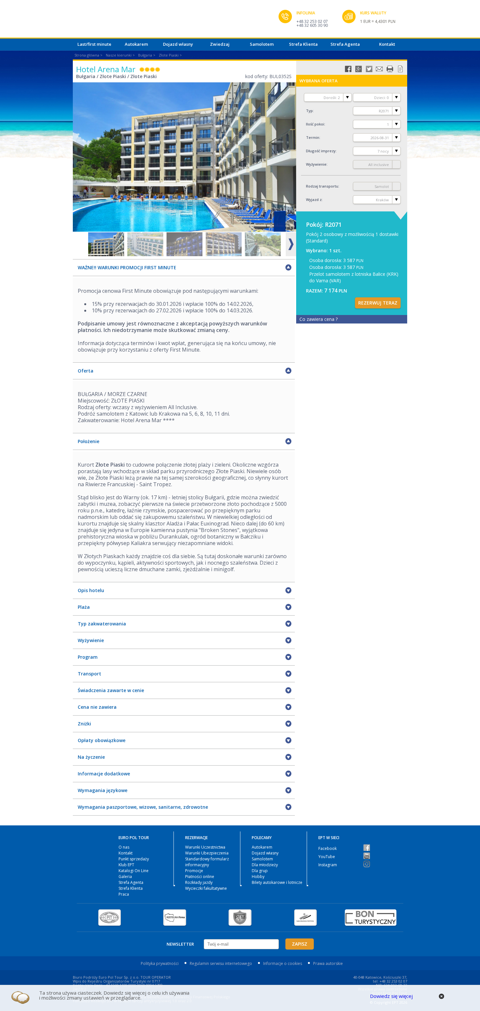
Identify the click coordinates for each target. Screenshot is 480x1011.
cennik (400, 69)
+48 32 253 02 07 (312, 21)
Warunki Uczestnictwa (205, 847)
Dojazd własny (178, 44)
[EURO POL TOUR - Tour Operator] (176, 20)
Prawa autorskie (328, 963)
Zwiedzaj (220, 44)
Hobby (258, 876)
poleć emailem (379, 69)
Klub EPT (126, 865)
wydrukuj (389, 69)
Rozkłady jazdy (199, 882)
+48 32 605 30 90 (312, 25)
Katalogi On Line (134, 870)
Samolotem (262, 44)
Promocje (194, 870)
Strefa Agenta (345, 44)
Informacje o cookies (282, 963)
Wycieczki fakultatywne (206, 888)
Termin (312, 137)
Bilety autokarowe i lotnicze (277, 882)
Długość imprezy (321, 150)
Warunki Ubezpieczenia (207, 853)
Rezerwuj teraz (377, 303)
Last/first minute (94, 44)
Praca (124, 894)
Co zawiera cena (318, 319)
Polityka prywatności (160, 963)
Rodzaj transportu (322, 186)
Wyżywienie (316, 164)
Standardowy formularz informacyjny (207, 862)
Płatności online (199, 876)
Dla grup (260, 870)
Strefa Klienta (303, 44)
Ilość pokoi (315, 124)
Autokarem (136, 44)
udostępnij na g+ (358, 69)
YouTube (326, 856)
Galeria (125, 876)
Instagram (327, 865)
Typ (309, 110)
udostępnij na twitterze (369, 69)
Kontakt (387, 44)
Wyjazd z (314, 199)
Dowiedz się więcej (391, 996)
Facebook (327, 848)
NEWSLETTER (180, 944)
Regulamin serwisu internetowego (221, 963)
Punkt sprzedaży (134, 859)
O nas (124, 847)
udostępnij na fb (348, 69)
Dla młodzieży (265, 865)
